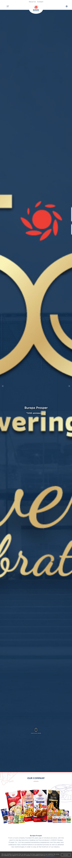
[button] (69, 386)
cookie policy (50, 855)
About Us (32, 2)
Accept (65, 854)
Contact (40, 2)
